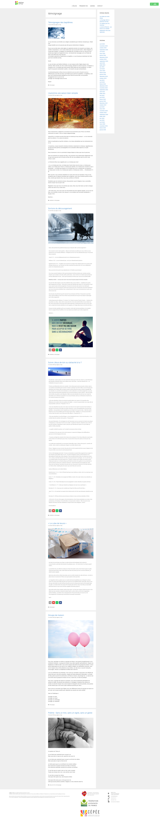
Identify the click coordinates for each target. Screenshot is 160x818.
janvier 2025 (103, 55)
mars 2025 (102, 53)
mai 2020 (102, 120)
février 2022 (103, 99)
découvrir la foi (53, 784)
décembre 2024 (104, 57)
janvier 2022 (103, 101)
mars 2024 (102, 70)
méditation (52, 200)
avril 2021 (102, 107)
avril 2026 (102, 44)
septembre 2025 (104, 49)
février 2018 (103, 127)
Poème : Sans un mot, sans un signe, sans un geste (70, 713)
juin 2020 (102, 118)
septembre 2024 (104, 61)
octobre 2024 (103, 59)
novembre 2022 (104, 87)
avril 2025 (102, 51)
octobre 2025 (103, 47)
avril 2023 (102, 82)
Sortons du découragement (60, 208)
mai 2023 (102, 80)
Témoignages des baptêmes (60, 22)
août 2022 (102, 91)
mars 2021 (102, 108)
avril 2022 (102, 97)
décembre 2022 (104, 86)
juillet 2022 (102, 93)
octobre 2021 (103, 105)
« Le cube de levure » (57, 523)
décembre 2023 (104, 76)
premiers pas (83, 6)
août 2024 (102, 63)
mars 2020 (102, 124)
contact (100, 6)
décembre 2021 (104, 103)
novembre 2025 (104, 46)
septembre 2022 (104, 89)
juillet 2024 (102, 65)
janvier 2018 (103, 129)
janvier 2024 (103, 74)
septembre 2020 (104, 114)
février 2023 (103, 84)
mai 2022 (102, 95)
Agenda (92, 6)
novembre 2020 (104, 110)
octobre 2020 (103, 112)
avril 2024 (102, 68)
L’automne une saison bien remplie (63, 93)
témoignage (52, 85)
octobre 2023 (103, 78)
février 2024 (103, 72)
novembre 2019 (104, 126)
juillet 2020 (102, 116)
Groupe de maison (56, 615)
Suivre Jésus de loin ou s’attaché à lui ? (65, 362)
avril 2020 (102, 122)
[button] (50, 350)
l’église (74, 6)
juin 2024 (102, 66)
